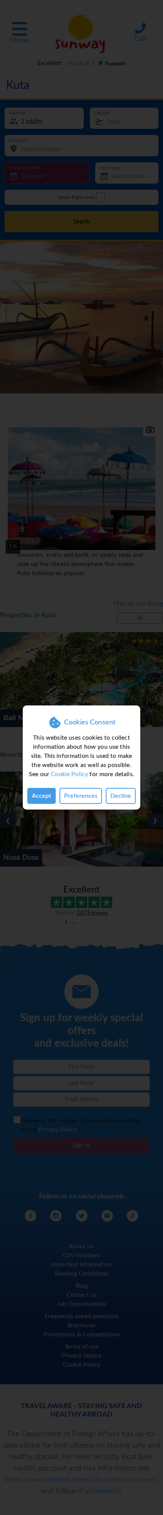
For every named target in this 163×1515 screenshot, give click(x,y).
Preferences (80, 796)
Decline (120, 796)
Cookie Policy (69, 774)
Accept (41, 796)
